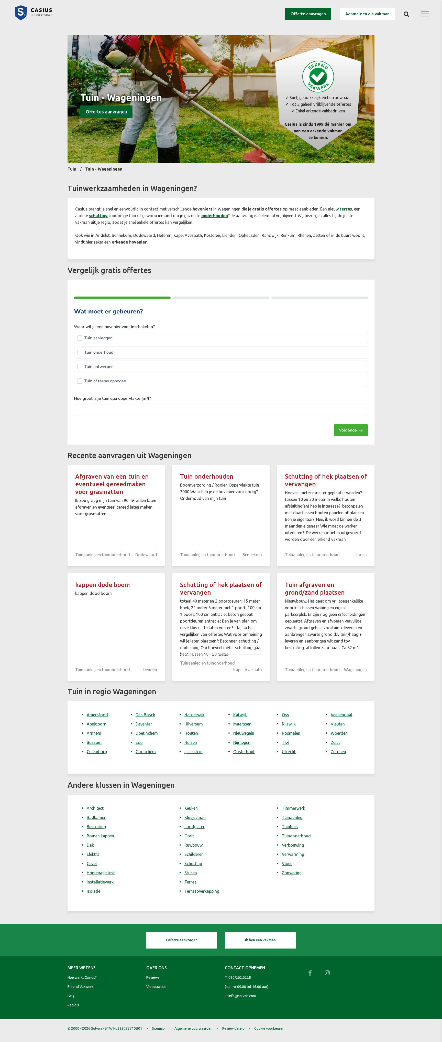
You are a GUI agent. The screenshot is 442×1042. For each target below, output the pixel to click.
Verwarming (293, 854)
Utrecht (289, 751)
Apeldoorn (96, 724)
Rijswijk (289, 724)
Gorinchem (146, 751)
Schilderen (194, 854)
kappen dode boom (102, 584)
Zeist (335, 742)
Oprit (189, 836)
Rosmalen (291, 733)
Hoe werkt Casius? (82, 977)
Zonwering (292, 872)
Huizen (190, 742)
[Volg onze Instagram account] (327, 972)
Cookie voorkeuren (269, 1028)
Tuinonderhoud (296, 836)
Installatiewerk (100, 882)
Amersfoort (97, 714)
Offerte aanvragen (308, 14)
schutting (98, 215)
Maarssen (242, 724)
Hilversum (193, 724)
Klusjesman (195, 817)
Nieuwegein (243, 733)
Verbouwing (293, 845)
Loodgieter (194, 826)
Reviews (153, 977)
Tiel (285, 742)
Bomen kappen (100, 836)
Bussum (94, 742)
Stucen (190, 872)
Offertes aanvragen (106, 111)
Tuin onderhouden (207, 476)
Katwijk (240, 714)
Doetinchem (147, 733)
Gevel (92, 863)
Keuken (191, 808)
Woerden (339, 733)
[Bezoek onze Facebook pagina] (310, 972)
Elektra (93, 854)
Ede (139, 742)
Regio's (73, 1005)
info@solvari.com (242, 996)
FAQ (71, 996)
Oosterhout (244, 751)
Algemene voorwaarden (193, 1028)
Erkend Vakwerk (80, 987)
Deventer (144, 724)
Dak (90, 845)
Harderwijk (194, 714)
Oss (285, 714)
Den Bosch (145, 714)
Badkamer (96, 817)
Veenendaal (341, 714)
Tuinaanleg (292, 817)
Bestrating (96, 826)
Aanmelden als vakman (367, 14)
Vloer (287, 863)
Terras (190, 882)
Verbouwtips (156, 987)
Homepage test (101, 872)
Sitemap (158, 1028)
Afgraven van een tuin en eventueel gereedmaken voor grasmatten (112, 484)
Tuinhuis (290, 826)
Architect (95, 808)
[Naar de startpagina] (33, 19)
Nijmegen (241, 742)
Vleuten (338, 724)
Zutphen (338, 751)
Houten (191, 733)
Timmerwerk (293, 808)
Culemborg (97, 751)
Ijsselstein (193, 751)
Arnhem (94, 733)
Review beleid (233, 1028)
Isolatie (93, 891)
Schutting (193, 863)
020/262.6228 (239, 977)
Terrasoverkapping (201, 891)
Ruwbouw (193, 845)
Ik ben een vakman (260, 940)
